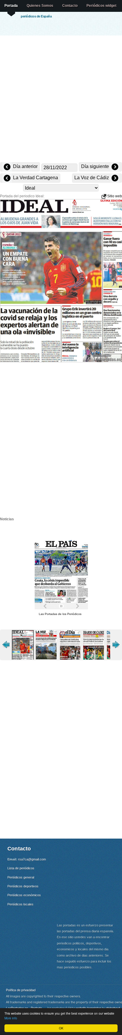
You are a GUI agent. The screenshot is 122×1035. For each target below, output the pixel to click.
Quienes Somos (40, 6)
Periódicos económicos (24, 895)
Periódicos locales (20, 904)
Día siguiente (95, 166)
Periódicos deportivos (22, 886)
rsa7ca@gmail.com (32, 859)
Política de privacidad (21, 990)
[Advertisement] (61, 99)
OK (61, 1028)
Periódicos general (20, 877)
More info (10, 1018)
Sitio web (114, 196)
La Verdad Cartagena (35, 177)
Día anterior (25, 166)
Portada (11, 6)
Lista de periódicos (20, 868)
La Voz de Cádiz (92, 177)
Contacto (70, 6)
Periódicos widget (101, 6)
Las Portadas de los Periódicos (60, 614)
